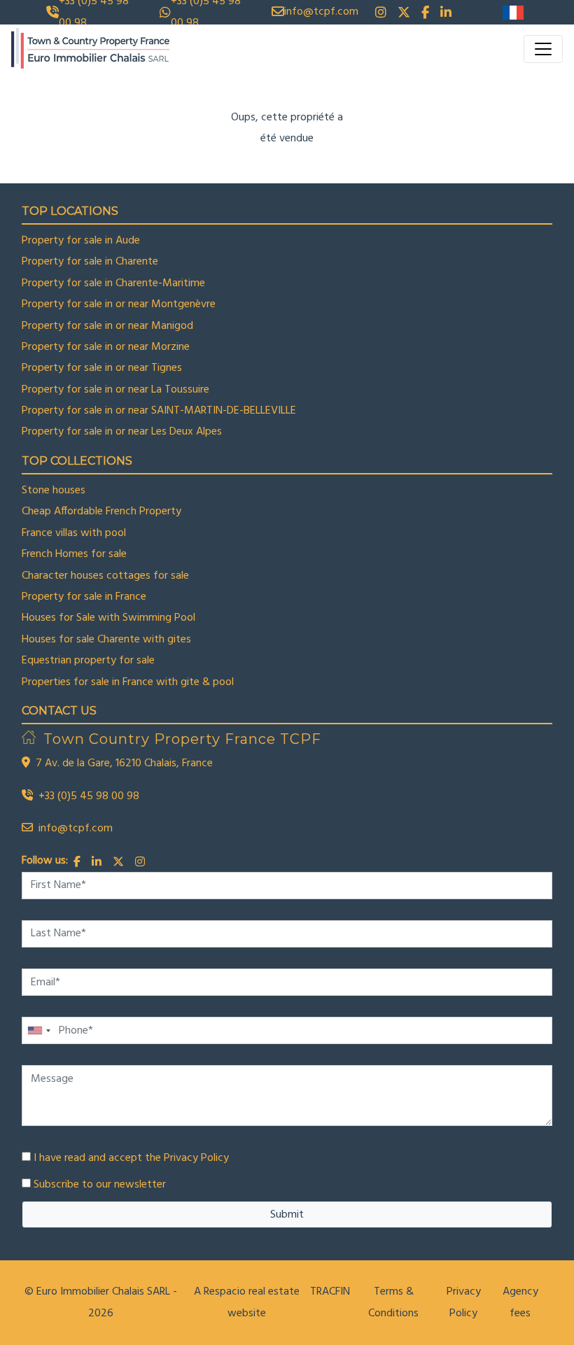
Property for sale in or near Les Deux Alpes (122, 432)
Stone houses (53, 490)
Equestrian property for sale (88, 661)
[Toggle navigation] (543, 49)
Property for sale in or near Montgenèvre (119, 304)
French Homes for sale (74, 554)
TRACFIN (330, 1292)
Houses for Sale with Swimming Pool (108, 618)
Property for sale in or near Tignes (102, 368)
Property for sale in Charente (90, 262)
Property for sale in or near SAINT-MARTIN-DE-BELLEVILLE (159, 411)
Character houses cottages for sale (105, 576)
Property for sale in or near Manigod (107, 326)
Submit (287, 1215)
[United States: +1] (38, 1030)
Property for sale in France (84, 597)
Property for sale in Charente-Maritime (113, 283)
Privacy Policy (196, 1158)
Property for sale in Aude (81, 241)
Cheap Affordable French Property (101, 511)
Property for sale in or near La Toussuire (115, 390)
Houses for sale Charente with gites (106, 640)
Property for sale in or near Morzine (106, 347)
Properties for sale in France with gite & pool (128, 682)
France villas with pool (74, 533)
